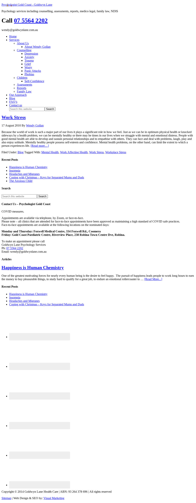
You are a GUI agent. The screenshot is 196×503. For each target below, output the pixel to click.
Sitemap (6, 498)
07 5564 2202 (31, 20)
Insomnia (14, 170)
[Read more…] (40, 145)
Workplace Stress (115, 152)
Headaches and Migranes (24, 174)
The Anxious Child (20, 181)
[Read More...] (153, 279)
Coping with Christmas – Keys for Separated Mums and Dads (46, 177)
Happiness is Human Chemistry (28, 167)
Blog (21, 152)
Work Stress (14, 117)
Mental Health (50, 152)
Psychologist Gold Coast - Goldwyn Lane (27, 4)
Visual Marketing (53, 498)
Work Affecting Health (74, 152)
